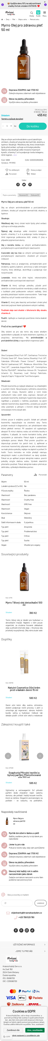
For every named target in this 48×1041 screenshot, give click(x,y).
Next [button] (40, 756)
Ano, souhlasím (34, 1030)
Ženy (7, 19)
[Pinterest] (21, 930)
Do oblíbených (14, 170)
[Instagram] (27, 930)
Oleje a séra (22, 19)
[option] (24, 59)
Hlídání (33, 174)
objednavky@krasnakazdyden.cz (26, 912)
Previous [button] (8, 756)
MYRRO (12, 163)
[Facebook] (16, 930)
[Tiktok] (32, 930)
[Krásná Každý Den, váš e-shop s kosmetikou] (2, 19)
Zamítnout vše (13, 1030)
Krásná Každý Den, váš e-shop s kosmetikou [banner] (10, 13)
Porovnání (13, 174)
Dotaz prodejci (36, 170)
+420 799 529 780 (26, 917)
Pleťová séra (34, 19)
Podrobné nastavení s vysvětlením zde (24, 1035)
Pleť (13, 19)
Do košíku (33, 126)
